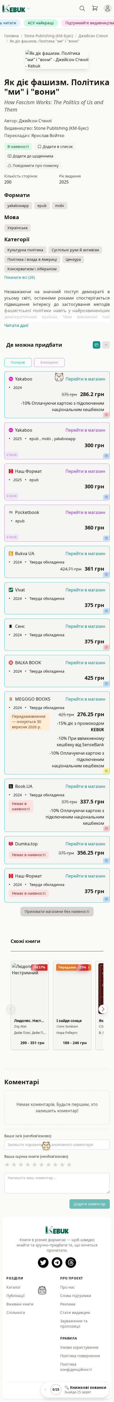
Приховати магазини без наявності (57, 911)
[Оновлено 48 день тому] (106, 414)
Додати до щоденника (33, 155)
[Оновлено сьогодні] (106, 538)
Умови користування (79, 1347)
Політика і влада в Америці (32, 259)
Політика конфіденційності (76, 1367)
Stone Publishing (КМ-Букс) (48, 35)
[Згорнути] (106, 345)
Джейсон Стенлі (93, 35)
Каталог (13, 1287)
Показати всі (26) (19, 277)
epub (42, 205)
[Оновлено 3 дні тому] (106, 771)
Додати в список (58, 146)
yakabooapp (18, 205)
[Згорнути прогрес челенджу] (45, 1389)
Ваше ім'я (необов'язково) (27, 1135)
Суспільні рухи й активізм (75, 249)
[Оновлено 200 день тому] (106, 647)
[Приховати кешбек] (96, 345)
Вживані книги (19, 1304)
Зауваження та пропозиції (73, 1323)
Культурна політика (25, 249)
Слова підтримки (75, 1295)
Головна (11, 35)
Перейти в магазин (85, 379)
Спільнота (15, 1312)
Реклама (67, 1304)
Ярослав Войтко (47, 135)
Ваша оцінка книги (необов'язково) (36, 1156)
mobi (59, 205)
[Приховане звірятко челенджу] (42, 1290)
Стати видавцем (75, 1312)
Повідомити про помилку (36, 165)
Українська (17, 227)
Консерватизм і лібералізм (31, 268)
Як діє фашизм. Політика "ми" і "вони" (44, 41)
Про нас (67, 1287)
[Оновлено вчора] (106, 456)
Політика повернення (80, 1355)
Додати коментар (90, 1203)
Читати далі (16, 325)
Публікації (15, 1295)
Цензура (73, 259)
